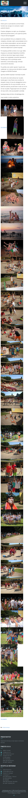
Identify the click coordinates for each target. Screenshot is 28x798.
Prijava (18, 793)
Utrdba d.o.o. (14, 793)
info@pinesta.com (6, 790)
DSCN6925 (4, 127)
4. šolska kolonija (5, 727)
